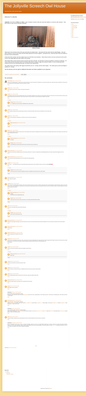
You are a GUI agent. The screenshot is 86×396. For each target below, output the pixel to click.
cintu (8, 205)
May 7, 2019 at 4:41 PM (14, 109)
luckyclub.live (26, 294)
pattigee (8, 273)
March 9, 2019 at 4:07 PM (17, 80)
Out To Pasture (9, 80)
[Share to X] (23, 74)
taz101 (8, 316)
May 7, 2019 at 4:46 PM (14, 115)
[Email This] (21, 74)
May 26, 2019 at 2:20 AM (18, 279)
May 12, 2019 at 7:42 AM (14, 162)
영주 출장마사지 (12, 302)
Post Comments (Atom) (12, 347)
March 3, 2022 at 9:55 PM (17, 300)
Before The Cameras (75, 37)
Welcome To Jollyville (9, 374)
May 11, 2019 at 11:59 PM (21, 138)
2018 (72, 32)
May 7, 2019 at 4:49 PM (14, 130)
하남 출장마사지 (39, 302)
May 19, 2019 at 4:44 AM (17, 212)
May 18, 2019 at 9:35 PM (18, 220)
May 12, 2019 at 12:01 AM (21, 122)
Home (73, 24)
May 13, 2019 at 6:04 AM (15, 183)
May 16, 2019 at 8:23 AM (13, 205)
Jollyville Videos (74, 26)
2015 (72, 36)
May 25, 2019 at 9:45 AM (14, 273)
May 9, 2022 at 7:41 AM (13, 316)
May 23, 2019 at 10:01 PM (21, 253)
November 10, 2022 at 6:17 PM (17, 322)
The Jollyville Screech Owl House (35, 6)
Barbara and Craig (13, 122)
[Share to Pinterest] (25, 74)
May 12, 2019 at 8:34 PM (18, 177)
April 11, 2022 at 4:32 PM (16, 308)
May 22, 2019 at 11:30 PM (18, 226)
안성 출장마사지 (28, 302)
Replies (10, 100)
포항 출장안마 (63, 302)
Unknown (11, 169)
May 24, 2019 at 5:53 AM (18, 169)
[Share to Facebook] (24, 74)
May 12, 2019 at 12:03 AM (18, 156)
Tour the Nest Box (74, 25)
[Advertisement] (40, 360)
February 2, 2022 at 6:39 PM (16, 292)
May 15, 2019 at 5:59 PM (21, 192)
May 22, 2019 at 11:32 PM (18, 232)
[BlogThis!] (22, 74)
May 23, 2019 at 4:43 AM (15, 238)
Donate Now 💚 (74, 27)
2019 (72, 31)
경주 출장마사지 (54, 302)
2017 (72, 33)
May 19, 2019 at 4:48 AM (17, 198)
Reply (8, 84)
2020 (72, 30)
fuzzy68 (8, 94)
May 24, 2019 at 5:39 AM (15, 261)
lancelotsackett (10, 300)
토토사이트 (54, 325)
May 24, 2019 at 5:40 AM (15, 267)
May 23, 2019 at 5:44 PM (14, 246)
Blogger (50, 388)
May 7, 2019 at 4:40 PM (14, 94)
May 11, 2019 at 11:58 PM (18, 150)
